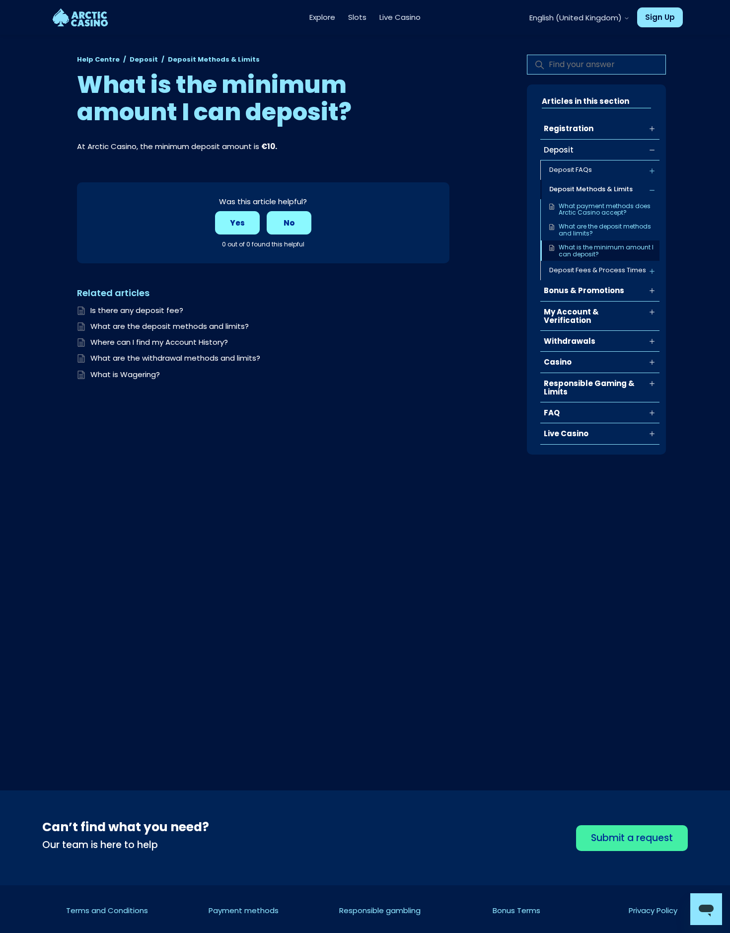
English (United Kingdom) (576, 17)
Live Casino (400, 17)
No (289, 223)
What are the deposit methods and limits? (605, 229)
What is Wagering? (125, 374)
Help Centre (98, 59)
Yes (237, 223)
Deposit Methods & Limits (214, 59)
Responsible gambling (380, 910)
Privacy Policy (653, 910)
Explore (322, 17)
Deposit (144, 59)
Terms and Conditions (107, 910)
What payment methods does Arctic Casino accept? (605, 209)
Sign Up (660, 17)
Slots (357, 17)
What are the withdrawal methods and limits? (175, 358)
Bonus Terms (516, 910)
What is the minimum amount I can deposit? (606, 250)
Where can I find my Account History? (159, 342)
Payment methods (244, 910)
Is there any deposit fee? (136, 310)
